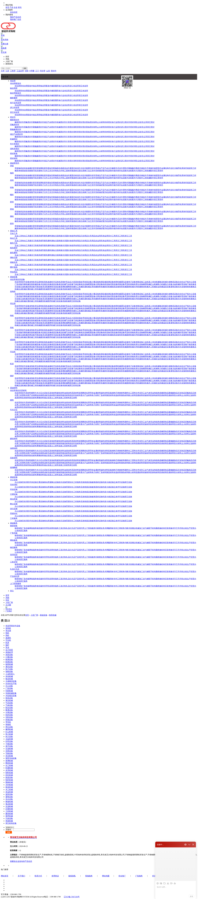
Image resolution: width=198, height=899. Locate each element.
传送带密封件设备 (17, 279)
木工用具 (113, 236)
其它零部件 (158, 171)
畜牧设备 (174, 287)
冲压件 (83, 168)
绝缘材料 (146, 395)
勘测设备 (110, 282)
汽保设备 (58, 289)
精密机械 (117, 282)
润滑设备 (31, 287)
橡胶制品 (165, 393)
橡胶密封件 (14, 120)
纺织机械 (108, 287)
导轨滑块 (181, 168)
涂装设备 (88, 282)
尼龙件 (120, 168)
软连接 (37, 171)
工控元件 (51, 171)
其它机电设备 (75, 289)
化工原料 (132, 393)
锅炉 (64, 282)
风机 (46, 282)
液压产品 (100, 168)
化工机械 (78, 287)
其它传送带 (83, 86)
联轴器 (56, 168)
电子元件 (44, 171)
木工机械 (152, 287)
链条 (27, 168)
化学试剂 (139, 393)
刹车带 (94, 168)
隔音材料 (110, 395)
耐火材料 (132, 395)
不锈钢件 (150, 168)
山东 (48, 71)
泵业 (68, 282)
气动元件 (108, 168)
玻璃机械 (64, 287)
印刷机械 (25, 284)
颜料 (126, 393)
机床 (60, 282)
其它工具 (128, 236)
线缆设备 (115, 287)
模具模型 (40, 236)
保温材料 (117, 395)
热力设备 (168, 284)
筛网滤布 (36, 395)
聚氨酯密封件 (38, 122)
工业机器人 (147, 282)
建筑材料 (60, 393)
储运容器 (47, 398)
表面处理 (80, 282)
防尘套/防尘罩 (141, 122)
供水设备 (181, 287)
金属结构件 (165, 168)
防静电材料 (155, 395)
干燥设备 (190, 284)
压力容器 (73, 282)
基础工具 (13, 231)
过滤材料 (192, 395)
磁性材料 (104, 393)
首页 (7, 7)
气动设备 (69, 284)
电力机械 (161, 284)
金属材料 (97, 393)
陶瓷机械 (71, 287)
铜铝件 (144, 168)
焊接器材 (73, 171)
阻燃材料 (139, 395)
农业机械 (159, 287)
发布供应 (13, 12)
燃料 (33, 393)
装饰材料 (53, 393)
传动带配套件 (15, 83)
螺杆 (31, 168)
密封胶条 (86, 122)
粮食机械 (188, 287)
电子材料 (95, 395)
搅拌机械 (51, 289)
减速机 (50, 282)
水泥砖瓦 (46, 393)
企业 (15, 7)
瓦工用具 (121, 236)
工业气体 (146, 393)
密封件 (53, 71)
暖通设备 (91, 284)
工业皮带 (20, 71)
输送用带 (36, 86)
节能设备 (38, 287)
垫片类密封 (68, 122)
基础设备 (13, 277)
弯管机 (127, 284)
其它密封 (150, 122)
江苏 (7, 71)
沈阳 (26, 71)
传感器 (61, 168)
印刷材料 (58, 395)
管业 (152, 393)
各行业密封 (116, 122)
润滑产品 (29, 395)
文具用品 (91, 236)
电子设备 (132, 282)
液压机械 (62, 284)
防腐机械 (86, 287)
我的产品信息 (15, 17)
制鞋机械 (100, 287)
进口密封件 (125, 122)
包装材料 (51, 395)
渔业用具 (106, 236)
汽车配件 (139, 171)
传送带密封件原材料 (18, 390)
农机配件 (132, 171)
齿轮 (24, 168)
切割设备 (113, 284)
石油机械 (24, 287)
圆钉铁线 (69, 236)
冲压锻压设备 (45, 284)
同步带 (42, 71)
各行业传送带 (64, 86)
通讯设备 (124, 282)
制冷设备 (84, 284)
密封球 (133, 122)
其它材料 (73, 398)
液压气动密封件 (50, 122)
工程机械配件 (148, 171)
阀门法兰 (88, 171)
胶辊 (38, 168)
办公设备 (192, 282)
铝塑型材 (90, 393)
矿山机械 (154, 284)
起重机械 (29, 289)
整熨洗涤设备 (55, 287)
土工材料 (55, 398)
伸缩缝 (21, 171)
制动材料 (33, 398)
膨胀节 (32, 171)
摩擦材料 (40, 398)
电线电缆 (157, 393)
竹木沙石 (38, 393)
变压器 (37, 282)
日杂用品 (84, 236)
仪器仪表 (80, 171)
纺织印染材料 (75, 395)
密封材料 (93, 122)
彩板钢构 (112, 393)
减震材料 (18, 398)
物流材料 (66, 395)
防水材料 (178, 395)
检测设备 (102, 282)
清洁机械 (46, 287)
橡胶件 (114, 168)
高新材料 (75, 393)
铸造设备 (55, 284)
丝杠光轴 (174, 168)
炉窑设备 (183, 284)
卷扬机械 (66, 289)
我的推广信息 (15, 19)
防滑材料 (25, 398)
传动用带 (18, 86)
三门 (37, 71)
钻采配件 (124, 171)
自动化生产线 (183, 282)
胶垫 (46, 168)
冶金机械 (176, 284)
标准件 (78, 168)
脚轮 (42, 168)
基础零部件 (14, 163)
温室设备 (166, 287)
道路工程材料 (64, 398)
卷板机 (133, 284)
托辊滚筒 (188, 168)
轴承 (20, 168)
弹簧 (12, 166)
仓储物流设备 (172, 282)
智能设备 (139, 282)
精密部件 (157, 168)
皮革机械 (93, 287)
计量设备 (95, 282)
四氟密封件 (28, 122)
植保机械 (144, 287)
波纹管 (26, 171)
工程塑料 (22, 395)
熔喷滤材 (44, 395)
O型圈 (31, 71)
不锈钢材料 (120, 393)
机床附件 (110, 171)
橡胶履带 (55, 86)
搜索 (24, 68)
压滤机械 (22, 289)
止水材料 (100, 122)
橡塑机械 (146, 284)
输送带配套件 (45, 86)
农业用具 (99, 236)
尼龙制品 (181, 393)
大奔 (3, 71)
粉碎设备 (106, 284)
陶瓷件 (138, 168)
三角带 (13, 71)
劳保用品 (77, 236)
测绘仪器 (55, 236)
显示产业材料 (86, 395)
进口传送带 (74, 86)
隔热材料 (124, 395)
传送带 (13, 81)
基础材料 (13, 388)
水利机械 (137, 287)
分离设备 (99, 284)
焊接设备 (121, 284)
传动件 (67, 168)
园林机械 (130, 287)
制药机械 (122, 287)
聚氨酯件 (132, 168)
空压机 (56, 282)
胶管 (35, 168)
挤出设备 (139, 284)
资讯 (20, 7)
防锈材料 (163, 395)
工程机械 (36, 289)
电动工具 (25, 236)
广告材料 (102, 395)
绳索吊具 (62, 236)
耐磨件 (89, 168)
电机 (42, 282)
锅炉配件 (102, 171)
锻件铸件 (117, 171)
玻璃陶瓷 (82, 393)
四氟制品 (188, 393)
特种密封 (108, 122)
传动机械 (156, 282)
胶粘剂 (50, 168)
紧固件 (72, 168)
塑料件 (125, 168)
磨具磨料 (47, 236)
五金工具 (13, 233)
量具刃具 (33, 236)
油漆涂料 (68, 393)
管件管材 (95, 171)
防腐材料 (170, 395)
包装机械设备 (34, 284)
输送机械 (163, 282)
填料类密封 (77, 122)
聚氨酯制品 (173, 393)
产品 (11, 7)
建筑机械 (44, 289)
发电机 (32, 282)
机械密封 (60, 122)
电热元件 (58, 171)
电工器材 (66, 171)
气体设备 (77, 284)
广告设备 (18, 284)
